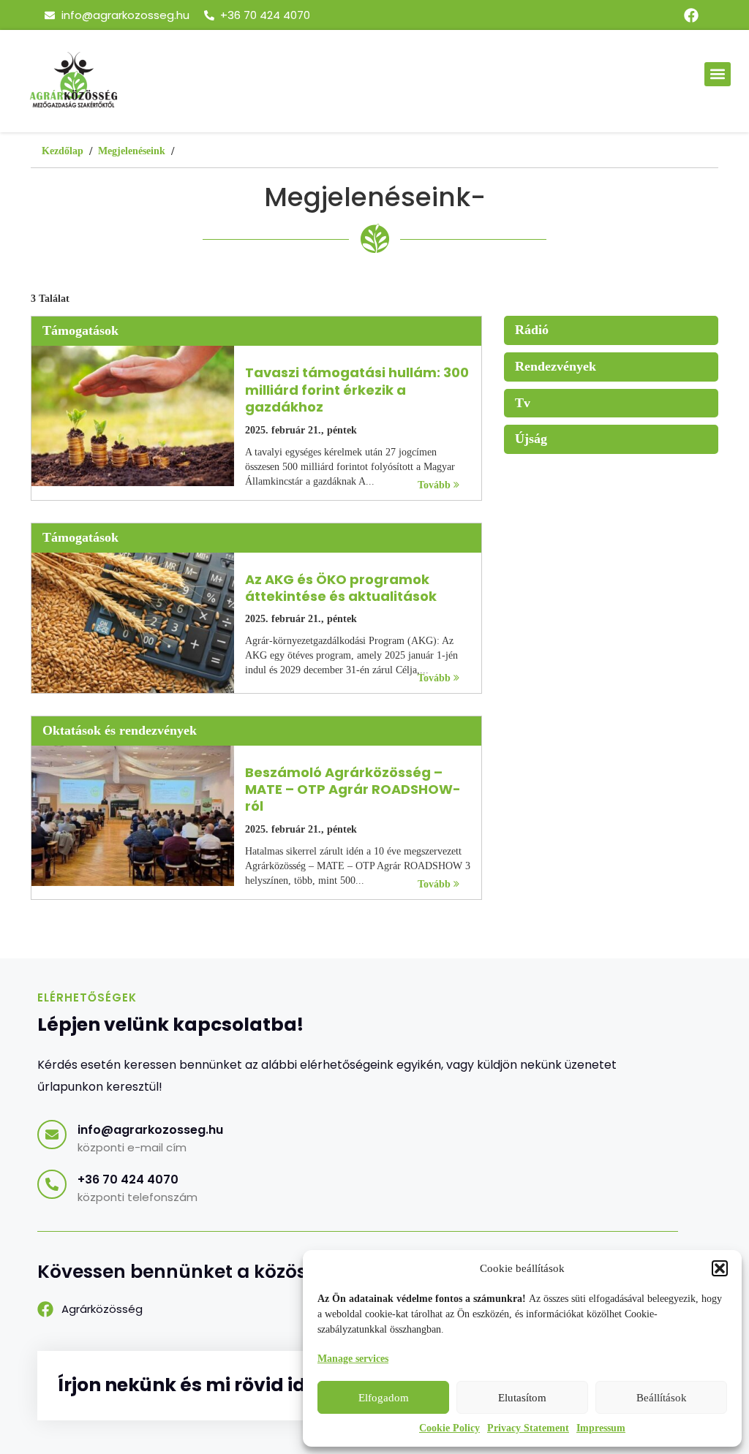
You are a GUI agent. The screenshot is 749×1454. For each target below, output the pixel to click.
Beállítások (661, 1398)
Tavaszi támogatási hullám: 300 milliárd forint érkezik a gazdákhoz (357, 389)
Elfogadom (383, 1398)
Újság (531, 438)
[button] (719, 1268)
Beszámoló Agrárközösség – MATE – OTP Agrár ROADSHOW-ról (353, 789)
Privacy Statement (528, 1428)
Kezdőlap (62, 150)
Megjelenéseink (131, 150)
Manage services (352, 1358)
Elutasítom (522, 1398)
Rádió (532, 329)
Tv (522, 402)
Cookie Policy (449, 1428)
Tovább (435, 485)
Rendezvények (555, 366)
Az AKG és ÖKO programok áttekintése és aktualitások (341, 587)
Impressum (600, 1428)
